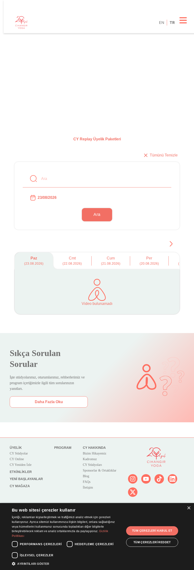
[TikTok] (159, 479)
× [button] (188, 508)
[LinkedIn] (172, 479)
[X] (132, 492)
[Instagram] (132, 479)
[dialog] (97, 536)
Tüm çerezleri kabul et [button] (152, 530)
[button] (66, 563)
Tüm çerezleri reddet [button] (152, 542)
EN (161, 22)
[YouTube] (146, 479)
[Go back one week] (171, 244)
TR (172, 22)
